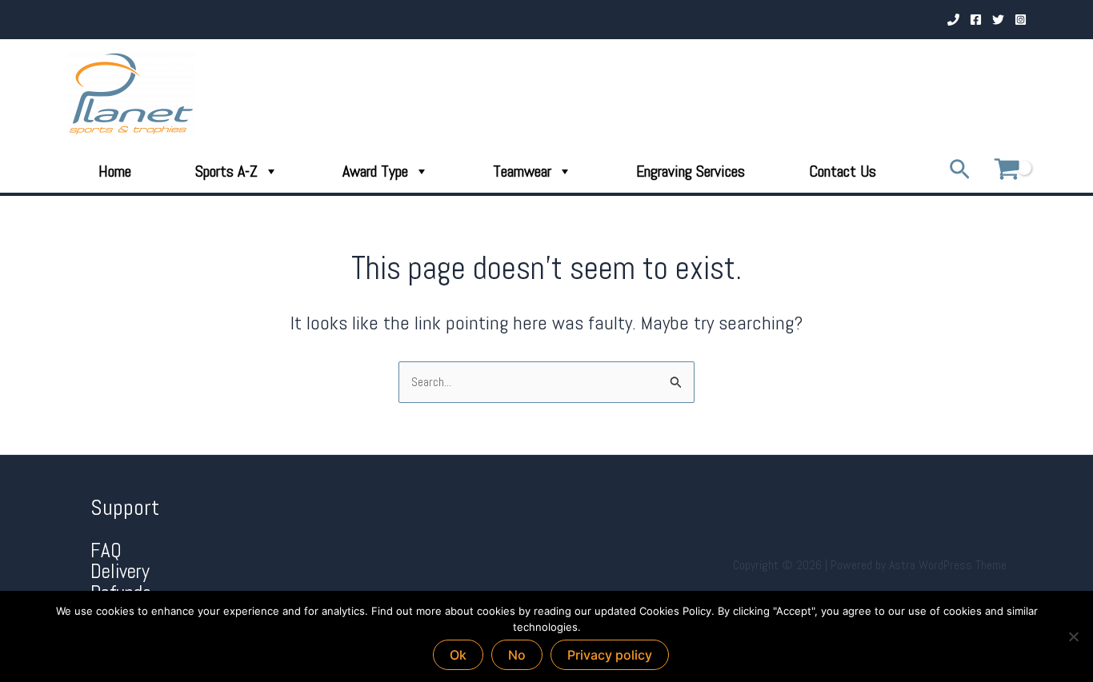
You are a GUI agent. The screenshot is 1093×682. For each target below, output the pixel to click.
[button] (960, 170)
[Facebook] (976, 20)
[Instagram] (1021, 20)
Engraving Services (690, 171)
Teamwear (522, 171)
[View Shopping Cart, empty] (1007, 170)
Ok (458, 655)
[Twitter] (998, 20)
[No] (1073, 636)
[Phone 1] (953, 20)
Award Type (375, 171)
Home (114, 171)
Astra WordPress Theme (948, 564)
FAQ (106, 550)
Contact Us (842, 171)
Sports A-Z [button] (226, 171)
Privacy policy (609, 655)
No (517, 655)
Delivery (120, 571)
